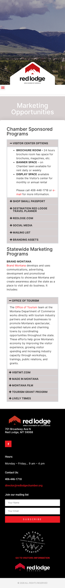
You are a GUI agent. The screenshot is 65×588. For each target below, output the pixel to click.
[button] (3, 87)
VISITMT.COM (21, 372)
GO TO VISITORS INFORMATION (33, 558)
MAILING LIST (21, 232)
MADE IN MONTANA (25, 379)
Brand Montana (16, 265)
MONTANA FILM (22, 385)
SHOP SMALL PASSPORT (29, 201)
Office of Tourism (26, 307)
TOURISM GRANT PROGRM (30, 391)
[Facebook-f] (8, 444)
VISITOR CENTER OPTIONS (30, 143)
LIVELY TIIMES (21, 398)
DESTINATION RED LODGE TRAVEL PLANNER (30, 210)
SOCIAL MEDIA (22, 225)
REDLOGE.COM (23, 218)
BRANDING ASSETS (25, 239)
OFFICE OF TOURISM (25, 300)
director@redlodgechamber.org (23, 485)
